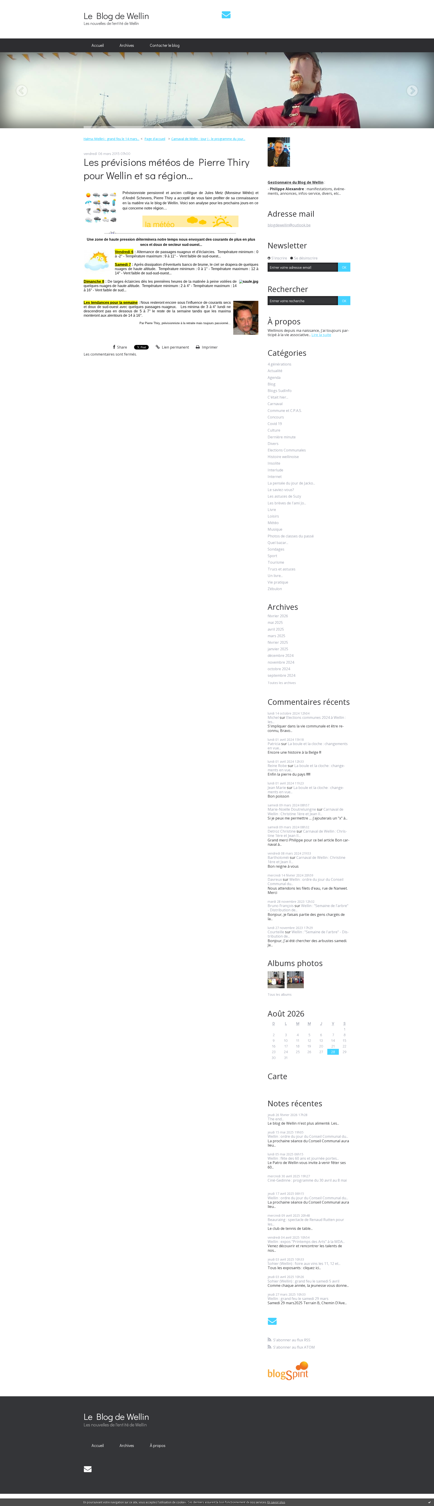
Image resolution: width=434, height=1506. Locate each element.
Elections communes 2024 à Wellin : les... (307, 719)
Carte (277, 1076)
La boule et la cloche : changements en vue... (308, 746)
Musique (275, 529)
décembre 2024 (280, 655)
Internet (275, 477)
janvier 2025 (278, 649)
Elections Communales (287, 450)
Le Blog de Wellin (116, 15)
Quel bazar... (278, 543)
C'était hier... (278, 397)
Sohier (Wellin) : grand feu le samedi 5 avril (303, 1281)
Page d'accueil (154, 139)
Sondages (276, 549)
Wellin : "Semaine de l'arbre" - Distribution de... (308, 907)
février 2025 (278, 642)
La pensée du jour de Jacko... (291, 483)
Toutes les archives (282, 683)
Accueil (98, 45)
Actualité (275, 371)
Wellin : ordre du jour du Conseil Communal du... (305, 881)
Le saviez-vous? (281, 490)
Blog (272, 384)
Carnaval (275, 404)
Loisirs (273, 516)
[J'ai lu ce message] (429, 1502)
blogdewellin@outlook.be (289, 225)
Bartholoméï (278, 857)
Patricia (274, 743)
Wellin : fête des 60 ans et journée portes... (303, 1158)
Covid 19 (275, 424)
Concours (276, 417)
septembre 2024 (281, 675)
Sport (272, 556)
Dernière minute (282, 437)
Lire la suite (321, 334)
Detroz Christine (282, 831)
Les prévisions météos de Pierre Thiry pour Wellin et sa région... (166, 168)
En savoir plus (276, 1502)
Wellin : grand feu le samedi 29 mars (298, 1298)
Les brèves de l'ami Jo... (287, 503)
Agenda (274, 377)
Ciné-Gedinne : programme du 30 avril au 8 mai (307, 1180)
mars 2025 (276, 636)
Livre (272, 510)
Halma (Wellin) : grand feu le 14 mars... (111, 139)
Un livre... (275, 576)
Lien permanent (175, 347)
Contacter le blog (164, 45)
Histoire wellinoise (283, 457)
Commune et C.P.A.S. (285, 411)
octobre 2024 (279, 669)
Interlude (275, 470)
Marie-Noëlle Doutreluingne (292, 809)
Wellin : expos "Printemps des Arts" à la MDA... (306, 1241)
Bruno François (281, 905)
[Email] (226, 14)
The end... (276, 1118)
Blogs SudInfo (280, 391)
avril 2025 (276, 629)
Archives (127, 45)
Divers (273, 444)
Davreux (275, 879)
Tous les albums (280, 994)
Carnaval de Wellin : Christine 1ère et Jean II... (305, 811)
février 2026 (278, 616)
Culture (274, 430)
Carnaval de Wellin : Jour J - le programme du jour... (208, 139)
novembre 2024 (281, 662)
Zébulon (275, 589)
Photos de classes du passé (291, 536)
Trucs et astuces (281, 569)
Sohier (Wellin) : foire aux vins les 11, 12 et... (304, 1263)
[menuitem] (98, 45)
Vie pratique (278, 582)
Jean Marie (277, 787)
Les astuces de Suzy (284, 496)
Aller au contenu (16, 4)
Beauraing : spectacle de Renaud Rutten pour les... (306, 1221)
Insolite (274, 463)
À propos (157, 1445)
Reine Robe (277, 765)
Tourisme (276, 562)
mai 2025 (275, 622)
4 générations (279, 364)
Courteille (276, 931)
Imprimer (209, 347)
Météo (273, 523)
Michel (273, 717)
